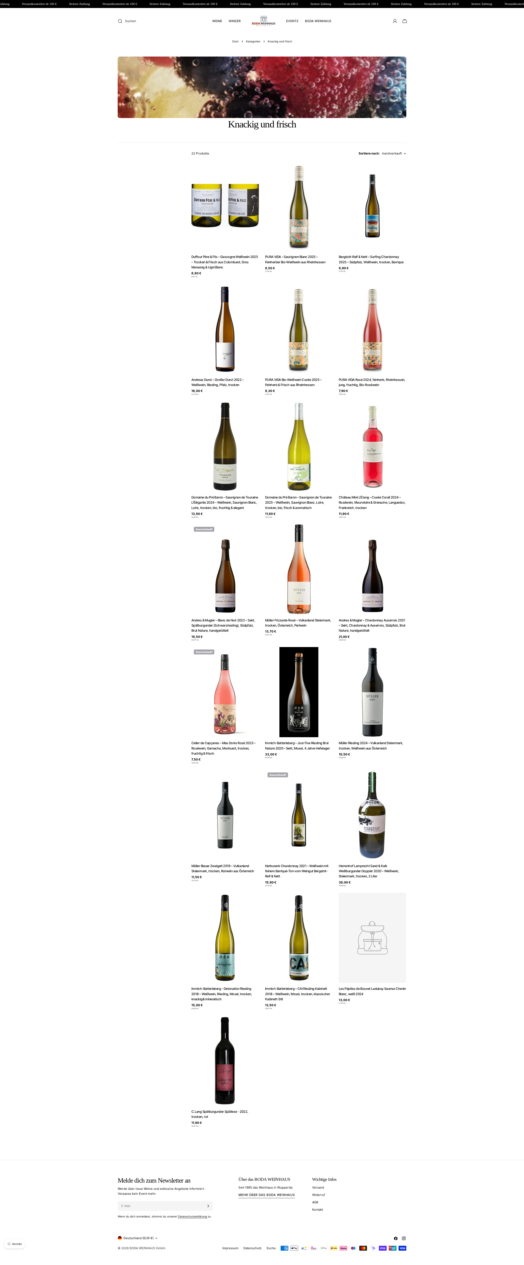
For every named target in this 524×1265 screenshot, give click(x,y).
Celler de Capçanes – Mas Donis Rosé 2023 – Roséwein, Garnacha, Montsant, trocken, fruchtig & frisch (223, 748)
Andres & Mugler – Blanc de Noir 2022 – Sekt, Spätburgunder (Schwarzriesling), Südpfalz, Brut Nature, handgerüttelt (223, 625)
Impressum (230, 1248)
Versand (318, 1187)
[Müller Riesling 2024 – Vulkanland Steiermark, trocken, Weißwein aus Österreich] (372, 692)
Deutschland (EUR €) (138, 1238)
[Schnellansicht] (253, 170)
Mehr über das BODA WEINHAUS (266, 1195)
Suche (271, 1248)
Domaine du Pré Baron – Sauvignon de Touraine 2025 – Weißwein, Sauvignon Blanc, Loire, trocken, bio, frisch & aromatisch (298, 502)
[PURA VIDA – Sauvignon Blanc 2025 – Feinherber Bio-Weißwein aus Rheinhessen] (299, 206)
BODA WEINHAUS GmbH (147, 1248)
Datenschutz (252, 1248)
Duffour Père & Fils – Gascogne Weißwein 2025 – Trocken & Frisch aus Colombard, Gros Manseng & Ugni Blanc (224, 262)
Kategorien (253, 41)
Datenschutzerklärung (192, 1216)
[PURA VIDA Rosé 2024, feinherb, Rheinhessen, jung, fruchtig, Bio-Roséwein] (372, 329)
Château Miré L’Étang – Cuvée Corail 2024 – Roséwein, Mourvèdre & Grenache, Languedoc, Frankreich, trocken (372, 502)
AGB (315, 1202)
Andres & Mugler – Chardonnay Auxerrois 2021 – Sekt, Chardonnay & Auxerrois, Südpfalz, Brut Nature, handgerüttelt (372, 625)
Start (235, 41)
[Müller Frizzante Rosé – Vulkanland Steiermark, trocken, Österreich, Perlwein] (299, 569)
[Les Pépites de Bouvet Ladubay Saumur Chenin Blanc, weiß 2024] (372, 938)
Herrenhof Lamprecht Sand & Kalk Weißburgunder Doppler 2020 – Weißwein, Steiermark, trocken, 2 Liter (369, 871)
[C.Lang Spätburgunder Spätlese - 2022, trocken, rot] (225, 1061)
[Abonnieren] (208, 1206)
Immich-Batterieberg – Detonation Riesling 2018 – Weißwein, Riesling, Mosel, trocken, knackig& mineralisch (221, 994)
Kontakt (317, 1210)
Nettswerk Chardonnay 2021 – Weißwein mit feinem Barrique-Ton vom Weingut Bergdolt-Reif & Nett (297, 871)
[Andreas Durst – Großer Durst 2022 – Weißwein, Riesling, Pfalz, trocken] (225, 329)
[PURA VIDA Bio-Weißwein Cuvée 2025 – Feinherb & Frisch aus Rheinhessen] (299, 329)
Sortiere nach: (369, 153)
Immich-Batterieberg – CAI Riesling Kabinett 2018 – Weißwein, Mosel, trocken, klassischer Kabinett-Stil (297, 994)
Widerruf (318, 1195)
